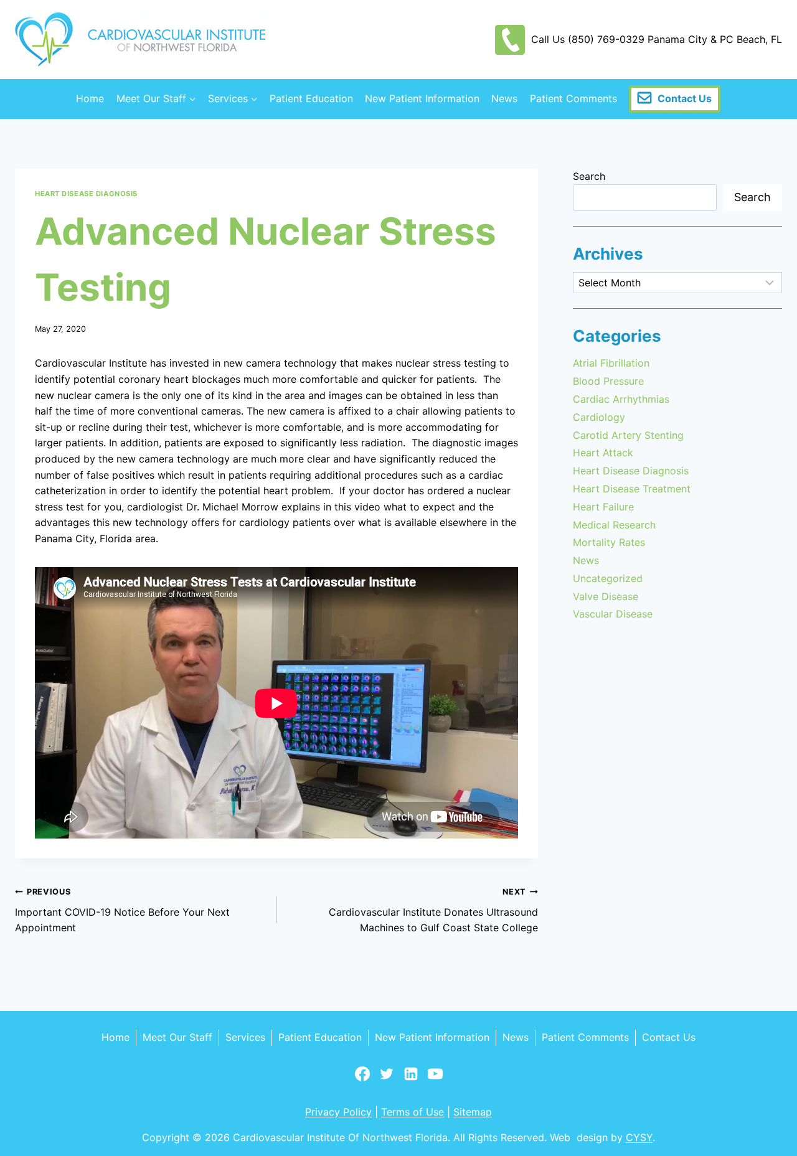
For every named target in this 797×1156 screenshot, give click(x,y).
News (504, 98)
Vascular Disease (613, 614)
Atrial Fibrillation (611, 363)
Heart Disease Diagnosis (86, 193)
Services (245, 1037)
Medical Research (614, 525)
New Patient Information (422, 98)
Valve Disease (605, 596)
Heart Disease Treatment (632, 488)
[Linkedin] (410, 1079)
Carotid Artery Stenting (628, 435)
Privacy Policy (338, 1112)
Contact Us (685, 98)
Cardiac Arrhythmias (621, 399)
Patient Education (311, 98)
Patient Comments (573, 98)
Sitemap (472, 1112)
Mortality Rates (609, 542)
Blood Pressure (608, 381)
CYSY (639, 1137)
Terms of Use (412, 1112)
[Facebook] (362, 1079)
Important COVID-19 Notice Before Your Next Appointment (122, 910)
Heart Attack (603, 452)
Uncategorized (608, 578)
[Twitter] (386, 1079)
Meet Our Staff (177, 1037)
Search (589, 176)
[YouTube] (435, 1079)
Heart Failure (603, 506)
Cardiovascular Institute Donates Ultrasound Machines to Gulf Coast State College (433, 910)
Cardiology (599, 417)
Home (90, 98)
